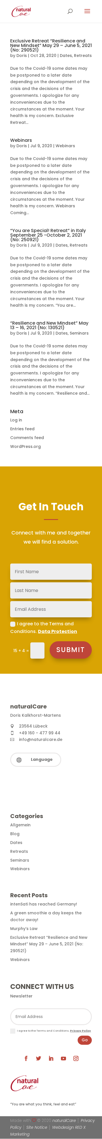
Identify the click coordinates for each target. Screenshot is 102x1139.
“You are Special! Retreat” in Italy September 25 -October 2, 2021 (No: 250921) (48, 235)
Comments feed (27, 438)
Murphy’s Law (24, 928)
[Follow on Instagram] (76, 1058)
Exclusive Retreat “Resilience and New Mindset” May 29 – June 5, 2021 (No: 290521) (51, 45)
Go (85, 1040)
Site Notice (36, 1127)
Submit (70, 649)
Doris (21, 55)
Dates (66, 55)
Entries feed (22, 429)
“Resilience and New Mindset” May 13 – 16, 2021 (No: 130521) (49, 325)
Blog (15, 834)
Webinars (21, 140)
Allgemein (20, 825)
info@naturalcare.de (40, 739)
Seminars (79, 333)
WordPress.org (25, 446)
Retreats (83, 55)
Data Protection (57, 631)
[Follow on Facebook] (26, 1058)
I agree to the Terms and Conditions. (43, 627)
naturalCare (64, 1120)
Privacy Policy (80, 1031)
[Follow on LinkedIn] (51, 1058)
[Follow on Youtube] (63, 1058)
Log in (16, 420)
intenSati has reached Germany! (43, 904)
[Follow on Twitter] (38, 1058)
